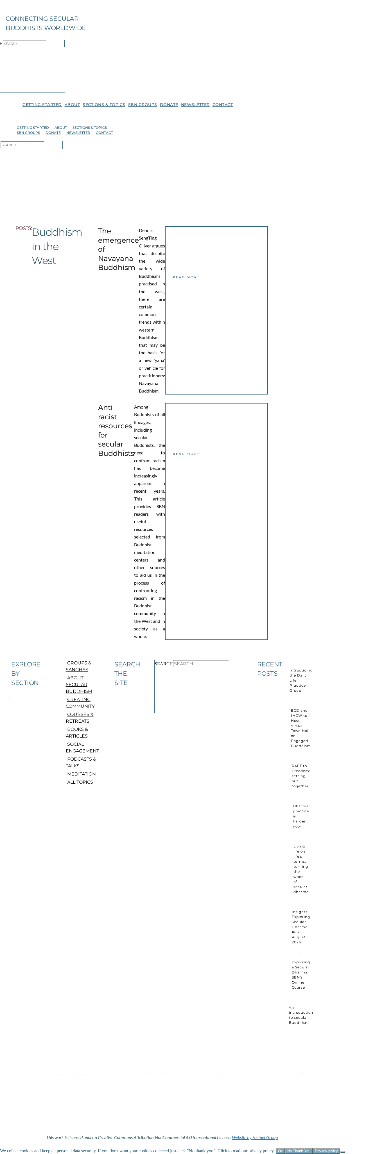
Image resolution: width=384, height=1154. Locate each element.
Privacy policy (326, 1151)
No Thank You (298, 1151)
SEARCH (164, 663)
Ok (280, 1151)
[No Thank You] (342, 1152)
